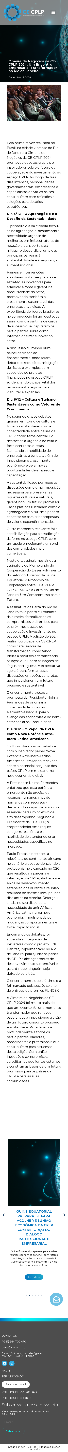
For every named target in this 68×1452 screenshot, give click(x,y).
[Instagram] (12, 1363)
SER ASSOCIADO (13, 1376)
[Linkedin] (4, 1363)
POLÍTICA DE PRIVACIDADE (20, 1392)
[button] (53, 12)
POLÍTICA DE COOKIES (17, 1398)
